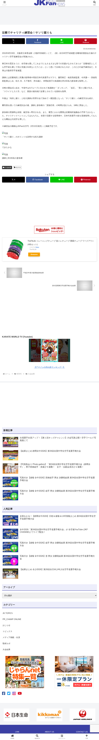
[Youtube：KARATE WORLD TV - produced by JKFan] (20, 693)
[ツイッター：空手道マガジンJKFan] (8, 693)
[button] (91, 468)
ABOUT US (49, 732)
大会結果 (8, 167)
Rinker (37, 247)
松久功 (18, 167)
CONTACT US (82, 732)
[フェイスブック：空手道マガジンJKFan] (3, 693)
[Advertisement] (49, 14)
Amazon (34, 254)
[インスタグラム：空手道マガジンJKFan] (14, 693)
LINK (17, 732)
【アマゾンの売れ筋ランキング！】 (49, 367)
